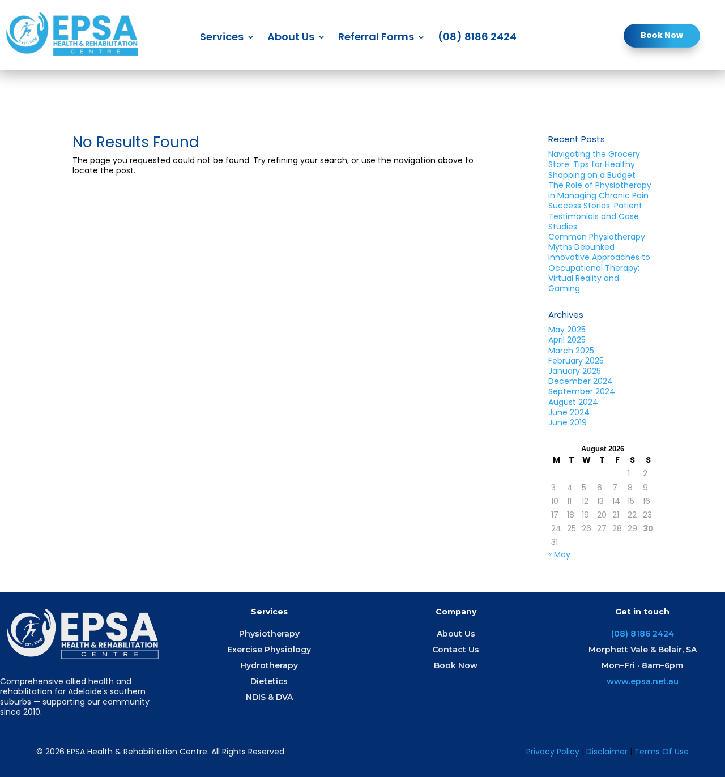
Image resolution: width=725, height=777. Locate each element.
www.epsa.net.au (643, 681)
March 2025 (571, 350)
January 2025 (574, 371)
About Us (290, 38)
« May (559, 554)
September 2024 (581, 391)
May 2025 (567, 329)
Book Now (662, 35)
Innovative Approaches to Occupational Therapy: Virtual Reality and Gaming (599, 272)
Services (222, 38)
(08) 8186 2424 (477, 38)
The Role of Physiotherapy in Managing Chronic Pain (599, 190)
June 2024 (569, 412)
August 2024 (573, 402)
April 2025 (567, 339)
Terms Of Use (661, 751)
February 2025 (576, 360)
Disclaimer (608, 751)
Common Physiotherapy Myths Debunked (596, 242)
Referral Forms (376, 38)
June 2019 (567, 422)
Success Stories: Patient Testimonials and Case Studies (595, 216)
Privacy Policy (552, 751)
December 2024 (580, 381)
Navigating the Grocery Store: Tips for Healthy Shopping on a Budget (594, 164)
